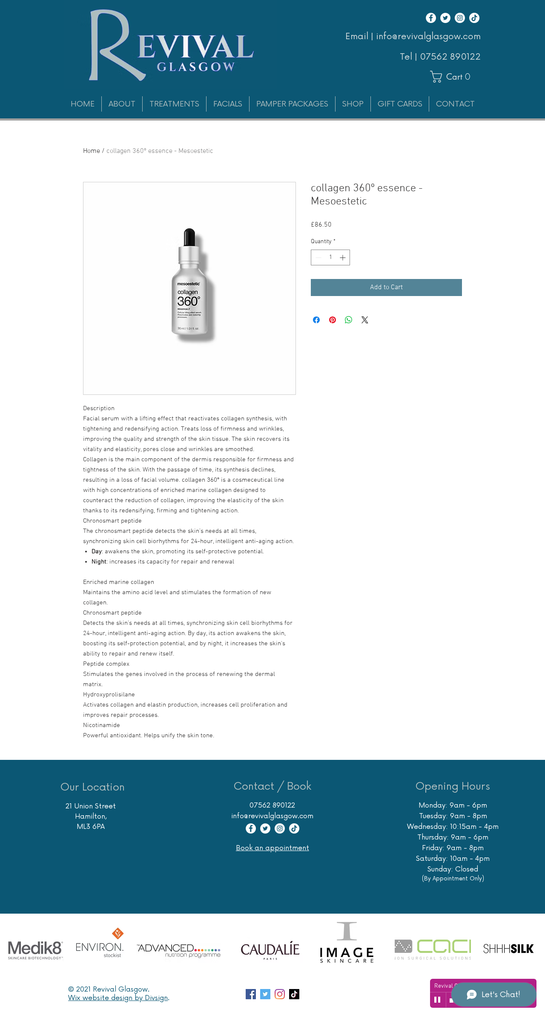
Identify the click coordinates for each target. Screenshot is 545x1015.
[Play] (437, 1000)
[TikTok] (474, 18)
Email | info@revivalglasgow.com (413, 37)
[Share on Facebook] (316, 320)
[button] (454, 77)
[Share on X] (365, 320)
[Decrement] (317, 257)
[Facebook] (431, 18)
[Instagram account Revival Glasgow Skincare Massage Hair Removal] (280, 994)
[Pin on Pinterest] (332, 320)
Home (91, 151)
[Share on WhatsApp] (349, 320)
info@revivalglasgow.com (272, 816)
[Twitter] (445, 18)
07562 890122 (450, 57)
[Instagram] (460, 18)
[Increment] (343, 257)
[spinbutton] (330, 257)
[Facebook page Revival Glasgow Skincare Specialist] (251, 994)
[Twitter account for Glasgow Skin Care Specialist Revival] (265, 994)
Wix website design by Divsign (118, 998)
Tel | (410, 57)
